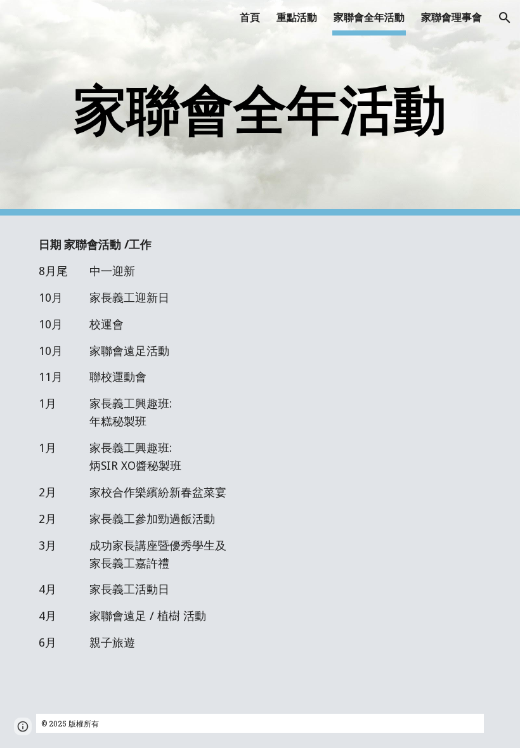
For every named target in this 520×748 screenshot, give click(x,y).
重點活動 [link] (296, 17)
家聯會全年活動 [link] (369, 17)
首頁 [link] (250, 17)
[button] (505, 18)
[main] (260, 108)
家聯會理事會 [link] (451, 17)
